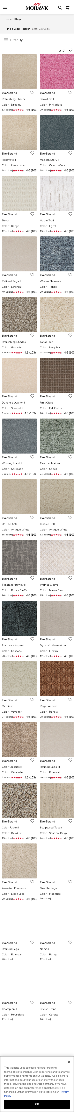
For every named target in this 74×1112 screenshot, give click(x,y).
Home (8, 19)
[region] (37, 1084)
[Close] (69, 1061)
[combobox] (66, 51)
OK (37, 1104)
